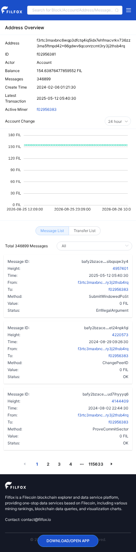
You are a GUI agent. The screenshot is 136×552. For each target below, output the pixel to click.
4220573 (120, 334)
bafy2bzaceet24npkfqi (106, 327)
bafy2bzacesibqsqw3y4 (105, 261)
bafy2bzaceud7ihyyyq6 (105, 393)
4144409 (120, 401)
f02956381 (46, 54)
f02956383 (47, 109)
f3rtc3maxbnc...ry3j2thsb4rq (103, 282)
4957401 (120, 268)
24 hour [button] (115, 121)
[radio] (52, 230)
